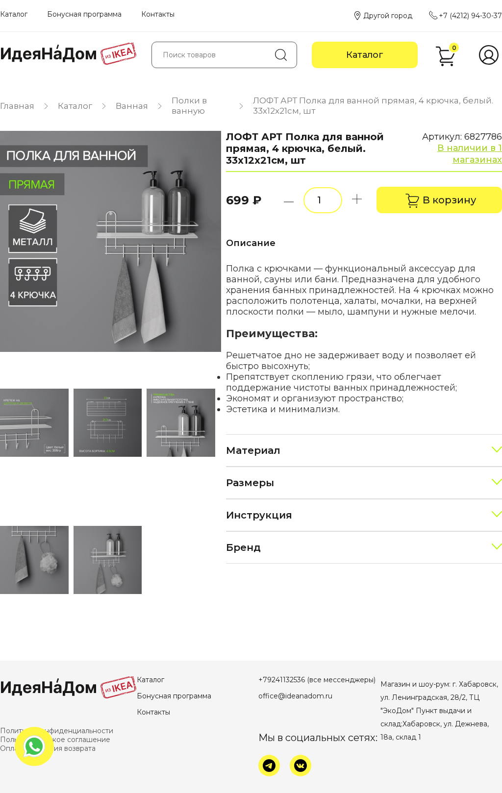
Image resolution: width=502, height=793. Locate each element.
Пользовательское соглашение (55, 739)
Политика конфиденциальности (56, 730)
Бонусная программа (84, 14)
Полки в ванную (189, 106)
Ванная (132, 106)
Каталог (13, 14)
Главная (17, 106)
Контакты (158, 14)
